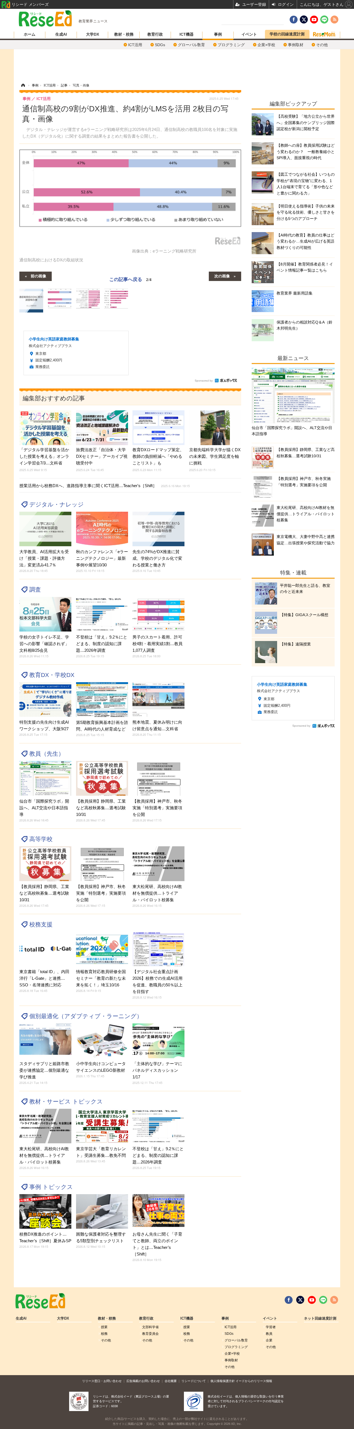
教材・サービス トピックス (66, 1101)
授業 (104, 1327)
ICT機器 (186, 34)
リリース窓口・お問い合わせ (102, 1381)
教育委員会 (150, 1334)
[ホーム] (23, 85)
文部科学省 (150, 1327)
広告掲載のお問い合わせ (143, 1381)
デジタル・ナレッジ (56, 504)
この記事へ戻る (130, 279)
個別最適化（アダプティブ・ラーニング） (85, 1016)
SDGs (160, 45)
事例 (218, 34)
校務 (104, 1334)
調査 (35, 589)
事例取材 (295, 45)
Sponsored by (204, 380)
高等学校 (41, 839)
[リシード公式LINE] (323, 1300)
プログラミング (231, 45)
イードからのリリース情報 (254, 1381)
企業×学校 (266, 45)
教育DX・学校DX (51, 675)
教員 (269, 1334)
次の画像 (222, 276)
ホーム (29, 34)
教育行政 (155, 34)
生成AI (61, 34)
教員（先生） (46, 753)
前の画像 (38, 276)
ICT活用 (135, 45)
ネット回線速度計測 (320, 1318)
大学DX (92, 34)
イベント (249, 34)
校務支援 (41, 924)
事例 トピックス (51, 1187)
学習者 (271, 1327)
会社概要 (171, 1381)
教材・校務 (124, 34)
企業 (269, 1340)
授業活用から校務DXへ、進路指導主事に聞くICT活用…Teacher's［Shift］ (104, 485)
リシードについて (193, 1381)
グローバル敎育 (191, 45)
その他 (322, 45)
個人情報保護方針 (222, 1381)
